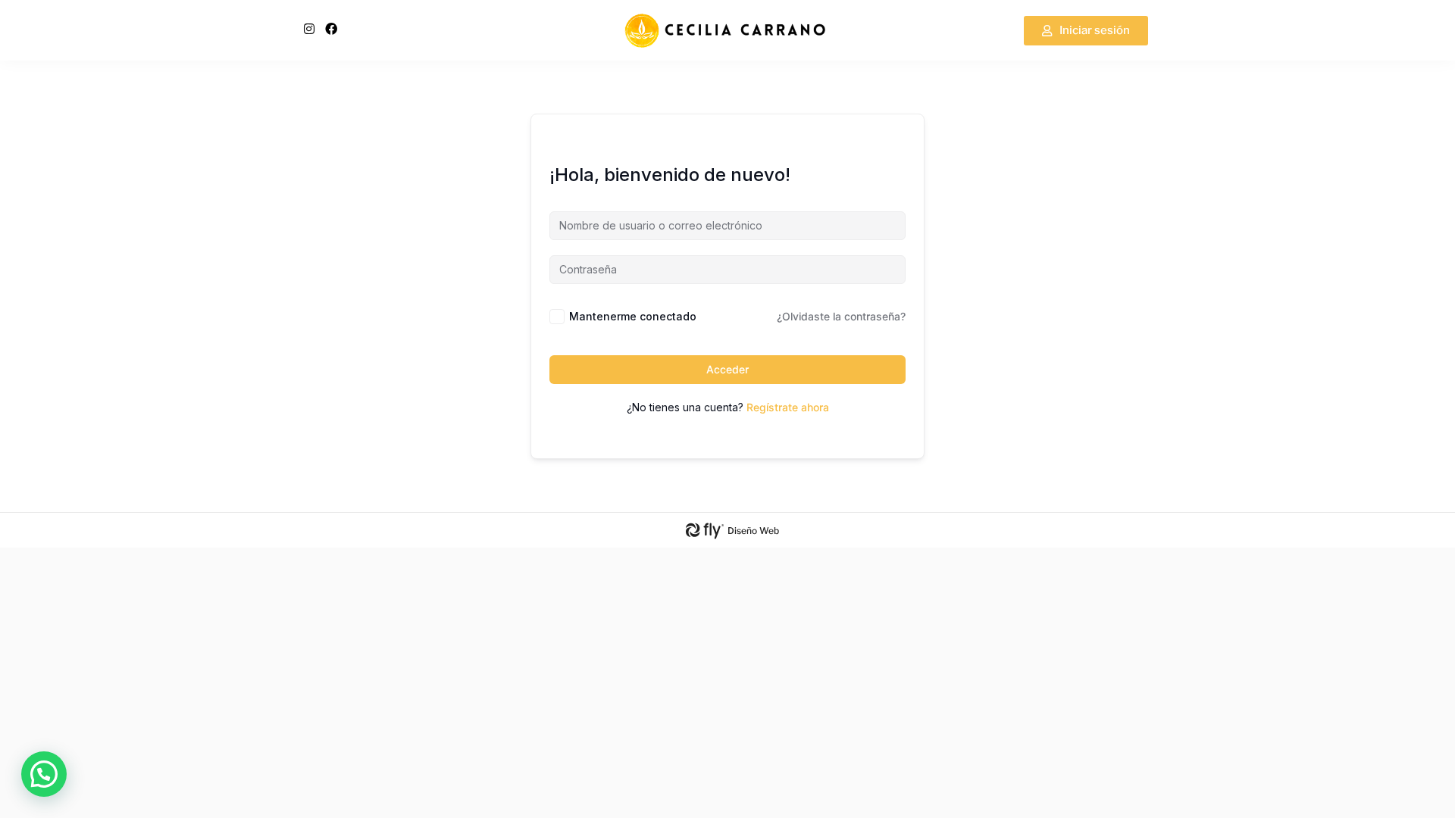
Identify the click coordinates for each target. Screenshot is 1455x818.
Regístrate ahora (787, 407)
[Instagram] (309, 29)
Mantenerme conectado (632, 316)
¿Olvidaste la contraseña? (841, 316)
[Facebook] (331, 29)
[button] (44, 774)
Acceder (727, 369)
